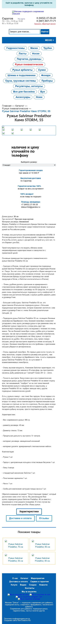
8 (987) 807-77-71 (46, 21)
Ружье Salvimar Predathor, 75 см (15, 545)
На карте (21, 19)
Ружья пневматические (29, 64)
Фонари (45, 75)
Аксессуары (23, 97)
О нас (15, 578)
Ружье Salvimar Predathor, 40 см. (42, 559)
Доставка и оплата (18, 581)
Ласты (22, 53)
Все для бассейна (24, 91)
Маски (34, 48)
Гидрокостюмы (15, 48)
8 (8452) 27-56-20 (46, 18)
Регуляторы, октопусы (29, 86)
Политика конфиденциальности (17, 619)
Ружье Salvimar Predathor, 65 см (42, 545)
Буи (42, 91)
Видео (23, 585)
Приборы (47, 81)
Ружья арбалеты (22, 70)
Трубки (47, 48)
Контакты (29, 588)
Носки (35, 53)
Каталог (19, 105)
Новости (43, 585)
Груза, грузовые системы (20, 81)
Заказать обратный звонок (45, 24)
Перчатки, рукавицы (29, 59)
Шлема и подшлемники (21, 75)
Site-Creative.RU (24, 620)
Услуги (14, 585)
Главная (6, 105)
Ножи (39, 97)
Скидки (32, 585)
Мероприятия (37, 578)
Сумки (42, 70)
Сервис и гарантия (39, 581)
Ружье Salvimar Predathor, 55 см (15, 559)
